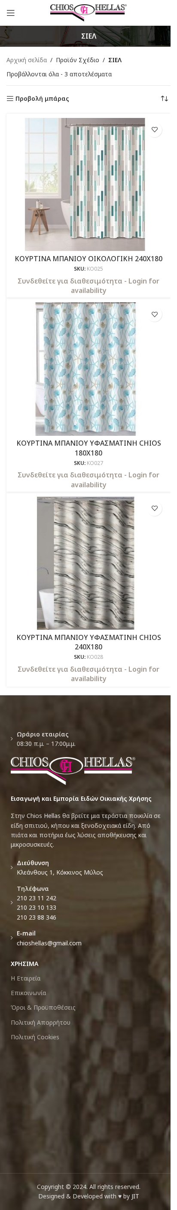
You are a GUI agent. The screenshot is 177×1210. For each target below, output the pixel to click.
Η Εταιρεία (25, 978)
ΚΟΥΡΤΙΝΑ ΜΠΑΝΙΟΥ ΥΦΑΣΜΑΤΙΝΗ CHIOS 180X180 (88, 447)
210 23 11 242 (36, 898)
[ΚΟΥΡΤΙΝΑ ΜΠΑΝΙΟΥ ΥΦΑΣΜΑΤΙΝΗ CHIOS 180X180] (88, 368)
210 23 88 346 (36, 917)
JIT (135, 1196)
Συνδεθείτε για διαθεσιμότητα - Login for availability (88, 285)
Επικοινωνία (28, 993)
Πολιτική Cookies (35, 1037)
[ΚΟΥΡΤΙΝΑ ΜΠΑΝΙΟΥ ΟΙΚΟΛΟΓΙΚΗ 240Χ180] (88, 184)
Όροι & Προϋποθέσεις (43, 1007)
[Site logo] (88, 12)
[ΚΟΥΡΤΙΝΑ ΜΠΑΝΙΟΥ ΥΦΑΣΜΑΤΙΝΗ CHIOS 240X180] (88, 563)
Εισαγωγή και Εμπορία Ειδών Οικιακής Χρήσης (81, 798)
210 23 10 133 (36, 907)
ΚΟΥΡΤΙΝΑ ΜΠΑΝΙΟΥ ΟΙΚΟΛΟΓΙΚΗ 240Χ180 (88, 258)
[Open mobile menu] (10, 12)
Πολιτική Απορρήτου (40, 1022)
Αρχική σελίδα (26, 60)
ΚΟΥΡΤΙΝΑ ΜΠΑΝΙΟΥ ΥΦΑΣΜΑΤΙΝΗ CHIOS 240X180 (88, 642)
